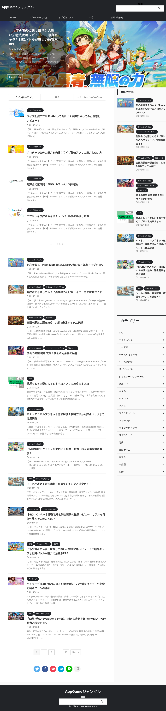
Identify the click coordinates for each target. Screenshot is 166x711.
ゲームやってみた (38, 17)
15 (66, 652)
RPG (57, 97)
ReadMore (15, 77)
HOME (13, 17)
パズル (122, 405)
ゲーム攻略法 (126, 361)
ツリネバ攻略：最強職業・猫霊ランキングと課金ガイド (59, 483)
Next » (75, 652)
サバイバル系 (126, 369)
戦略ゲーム (124, 449)
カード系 (123, 347)
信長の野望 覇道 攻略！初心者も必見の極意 (52, 353)
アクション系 (126, 340)
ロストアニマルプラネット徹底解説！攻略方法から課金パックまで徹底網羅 (151, 244)
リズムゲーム (126, 435)
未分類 (122, 464)
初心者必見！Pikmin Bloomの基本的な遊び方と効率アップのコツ (65, 264)
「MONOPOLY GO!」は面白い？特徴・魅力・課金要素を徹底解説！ (151, 270)
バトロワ (123, 398)
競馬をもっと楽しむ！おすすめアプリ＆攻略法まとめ (58, 383)
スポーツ (123, 383)
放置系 (122, 457)
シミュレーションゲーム (89, 97)
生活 (91, 17)
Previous (3, 54)
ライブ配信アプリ (64, 17)
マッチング (124, 420)
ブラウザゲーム (127, 413)
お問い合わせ (116, 17)
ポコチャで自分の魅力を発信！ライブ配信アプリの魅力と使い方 (64, 152)
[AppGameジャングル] (61, 669)
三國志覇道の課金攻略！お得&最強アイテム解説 (55, 322)
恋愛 (121, 442)
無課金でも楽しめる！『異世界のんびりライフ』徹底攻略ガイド (64, 292)
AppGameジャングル (18, 7)
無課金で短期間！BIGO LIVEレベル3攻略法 (52, 184)
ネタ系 (122, 391)
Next (163, 54)
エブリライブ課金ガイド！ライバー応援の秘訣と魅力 (58, 216)
